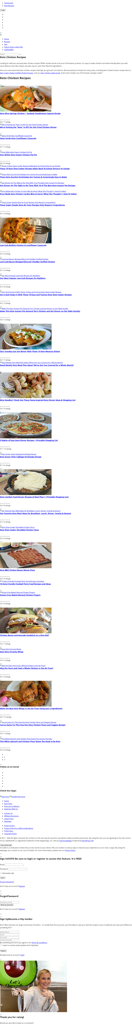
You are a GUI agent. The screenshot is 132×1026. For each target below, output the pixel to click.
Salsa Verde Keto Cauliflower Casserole (18, 138)
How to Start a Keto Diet (13, 47)
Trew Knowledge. (65, 841)
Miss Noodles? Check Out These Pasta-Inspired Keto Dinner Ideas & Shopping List (37, 400)
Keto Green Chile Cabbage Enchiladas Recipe (20, 457)
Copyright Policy (10, 834)
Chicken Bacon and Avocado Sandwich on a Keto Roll (24, 635)
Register (22, 886)
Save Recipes (9, 6)
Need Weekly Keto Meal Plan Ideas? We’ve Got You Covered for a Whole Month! (37, 365)
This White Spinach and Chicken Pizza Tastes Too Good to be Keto (30, 741)
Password (4, 869)
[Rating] (1, 161)
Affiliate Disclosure (11, 816)
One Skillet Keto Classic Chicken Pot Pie (18, 155)
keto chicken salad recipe (50, 73)
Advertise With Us (11, 809)
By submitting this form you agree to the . (24, 942)
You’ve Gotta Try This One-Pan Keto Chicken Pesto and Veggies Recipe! (32, 725)
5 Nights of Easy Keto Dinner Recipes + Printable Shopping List (29, 440)
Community (8, 3)
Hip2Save (7, 821)
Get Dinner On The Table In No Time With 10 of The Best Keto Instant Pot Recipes (37, 185)
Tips (5, 44)
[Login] (1, 32)
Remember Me (8, 873)
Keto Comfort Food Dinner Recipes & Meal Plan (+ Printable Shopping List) (34, 497)
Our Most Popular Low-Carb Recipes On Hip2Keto (22, 278)
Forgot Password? (7, 882)
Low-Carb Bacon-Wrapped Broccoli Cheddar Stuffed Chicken (27, 262)
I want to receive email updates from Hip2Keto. (20, 945)
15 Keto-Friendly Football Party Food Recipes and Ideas (25, 584)
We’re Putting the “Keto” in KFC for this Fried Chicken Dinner (28, 127)
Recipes (7, 42)
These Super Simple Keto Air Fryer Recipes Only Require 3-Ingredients (32, 205)
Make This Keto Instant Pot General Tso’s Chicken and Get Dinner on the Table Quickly (40, 311)
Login (22, 955)
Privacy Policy (9, 826)
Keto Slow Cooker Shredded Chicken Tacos (19, 530)
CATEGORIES (9, 50)
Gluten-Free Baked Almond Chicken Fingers (20, 595)
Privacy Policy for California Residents (18, 828)
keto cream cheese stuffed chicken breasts (16, 73)
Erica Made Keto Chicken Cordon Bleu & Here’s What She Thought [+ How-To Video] (38, 194)
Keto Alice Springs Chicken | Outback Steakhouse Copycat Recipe (30, 113)
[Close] (1, 764)
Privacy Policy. (70, 850)
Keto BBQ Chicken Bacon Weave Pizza (17, 570)
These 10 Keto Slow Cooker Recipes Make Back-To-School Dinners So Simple (35, 168)
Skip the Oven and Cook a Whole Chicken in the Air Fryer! (26, 668)
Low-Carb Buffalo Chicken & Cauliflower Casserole (23, 245)
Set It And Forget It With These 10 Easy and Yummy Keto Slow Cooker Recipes (36, 294)
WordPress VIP (88, 841)
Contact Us (8, 813)
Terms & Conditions (11, 806)
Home (6, 39)
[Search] (20, 54)
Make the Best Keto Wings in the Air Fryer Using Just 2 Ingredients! (31, 708)
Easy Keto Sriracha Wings (11, 652)
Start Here (8, 804)
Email (2, 864)
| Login (3, 10)
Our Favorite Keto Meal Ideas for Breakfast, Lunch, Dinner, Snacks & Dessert (35, 513)
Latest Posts (9, 819)
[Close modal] (1, 853)
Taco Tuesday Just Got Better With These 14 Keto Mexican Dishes (30, 351)
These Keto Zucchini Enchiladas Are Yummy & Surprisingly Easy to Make (33, 177)
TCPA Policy (8, 831)
